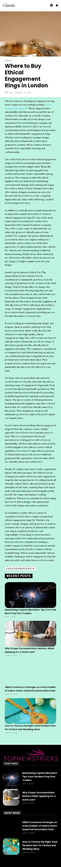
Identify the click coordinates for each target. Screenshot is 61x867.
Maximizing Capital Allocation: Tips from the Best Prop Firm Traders (39, 776)
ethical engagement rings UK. (20, 568)
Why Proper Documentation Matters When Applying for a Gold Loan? (39, 796)
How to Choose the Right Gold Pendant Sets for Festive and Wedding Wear (39, 845)
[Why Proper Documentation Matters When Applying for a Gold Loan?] (30, 634)
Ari (10, 92)
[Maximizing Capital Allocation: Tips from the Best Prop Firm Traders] (30, 595)
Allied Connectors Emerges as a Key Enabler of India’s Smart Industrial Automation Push (39, 826)
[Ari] (7, 92)
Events (8, 60)
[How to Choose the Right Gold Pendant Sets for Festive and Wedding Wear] (30, 711)
